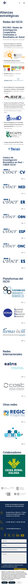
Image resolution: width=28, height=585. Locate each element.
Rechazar (12, 582)
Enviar (20, 569)
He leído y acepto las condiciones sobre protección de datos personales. (12, 565)
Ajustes (19, 582)
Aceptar (4, 582)
